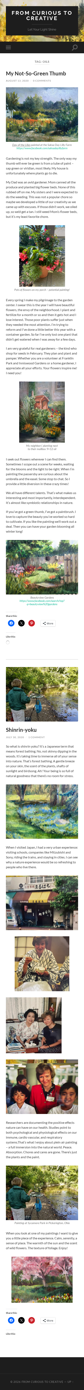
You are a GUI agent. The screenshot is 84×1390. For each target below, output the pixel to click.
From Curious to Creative (42, 15)
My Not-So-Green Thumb (36, 73)
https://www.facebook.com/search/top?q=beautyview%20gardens (42, 602)
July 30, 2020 (15, 737)
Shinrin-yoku (21, 729)
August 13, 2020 (17, 80)
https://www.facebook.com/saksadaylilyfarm (42, 148)
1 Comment (36, 737)
